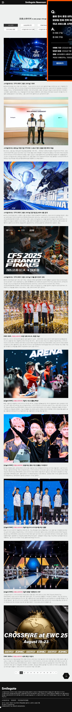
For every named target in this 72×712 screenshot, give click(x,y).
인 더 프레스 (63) (10, 29)
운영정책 (13, 700)
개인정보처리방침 (23, 700)
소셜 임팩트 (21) (27, 25)
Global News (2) (44, 25)
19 (47, 672)
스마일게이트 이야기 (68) (28, 29)
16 (37, 672)
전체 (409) (10, 25)
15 (34, 672)
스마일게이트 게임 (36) (44, 29)
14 (31, 672)
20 (50, 672)
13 (27, 672)
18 (44, 672)
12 (24, 672)
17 (41, 672)
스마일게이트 (5, 700)
